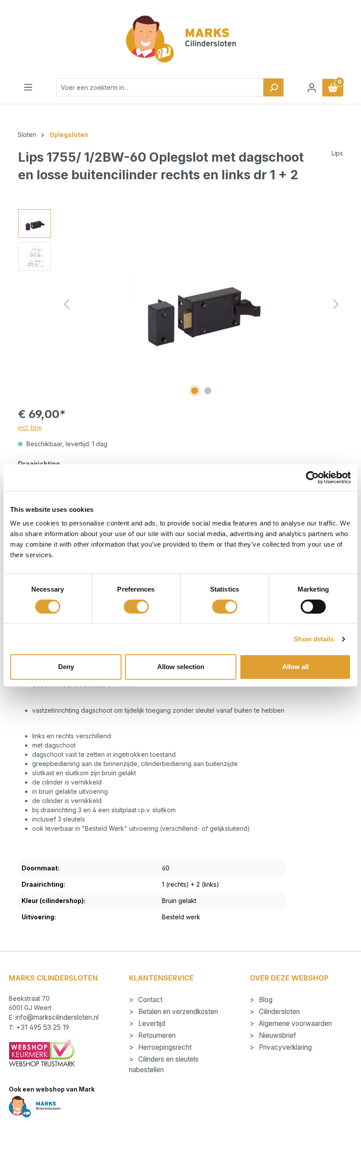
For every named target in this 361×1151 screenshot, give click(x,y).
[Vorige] (66, 304)
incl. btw (29, 427)
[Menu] (28, 87)
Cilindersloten (278, 1011)
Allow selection (180, 666)
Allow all (295, 666)
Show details (314, 639)
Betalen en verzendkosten (177, 1011)
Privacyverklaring (284, 1047)
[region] (180, 304)
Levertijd (150, 1023)
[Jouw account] (311, 87)
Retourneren (156, 1035)
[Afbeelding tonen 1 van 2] (194, 390)
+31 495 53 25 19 (42, 1027)
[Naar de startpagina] (180, 39)
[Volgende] (336, 304)
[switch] (136, 607)
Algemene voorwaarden (294, 1023)
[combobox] (160, 87)
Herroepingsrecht (164, 1047)
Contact (149, 1000)
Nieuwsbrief (276, 1035)
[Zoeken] (273, 87)
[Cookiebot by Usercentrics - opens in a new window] (312, 477)
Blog (265, 1000)
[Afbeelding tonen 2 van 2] (207, 390)
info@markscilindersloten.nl (57, 1017)
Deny (66, 666)
